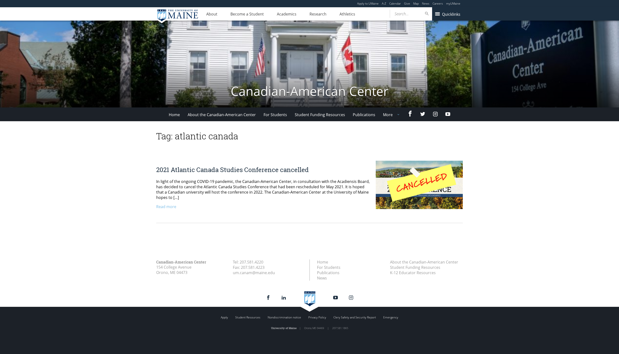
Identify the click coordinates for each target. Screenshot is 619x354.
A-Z (384, 3)
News (425, 3)
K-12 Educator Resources (413, 272)
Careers (438, 3)
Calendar (395, 3)
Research (318, 14)
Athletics (347, 14)
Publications (364, 114)
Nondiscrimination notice (284, 317)
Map (416, 3)
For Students (275, 114)
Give (407, 3)
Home (174, 114)
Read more (166, 206)
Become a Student (247, 14)
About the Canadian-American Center (222, 114)
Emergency (390, 317)
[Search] (427, 13)
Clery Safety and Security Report (354, 317)
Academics (286, 14)
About (211, 14)
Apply (224, 317)
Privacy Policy (317, 317)
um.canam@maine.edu (254, 272)
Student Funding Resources (320, 114)
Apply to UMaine (368, 3)
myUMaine (453, 3)
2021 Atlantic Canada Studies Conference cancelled (232, 170)
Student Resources (247, 317)
